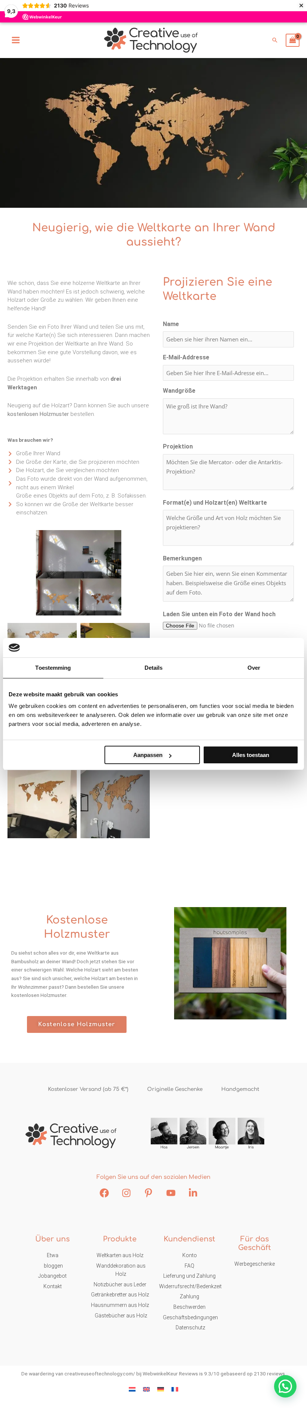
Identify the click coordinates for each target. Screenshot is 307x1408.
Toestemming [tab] (53, 668)
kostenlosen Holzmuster (38, 414)
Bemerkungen (182, 558)
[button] (274, 40)
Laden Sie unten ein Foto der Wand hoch (219, 614)
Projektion (178, 446)
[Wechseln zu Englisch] (146, 1389)
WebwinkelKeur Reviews (170, 1374)
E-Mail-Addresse (186, 357)
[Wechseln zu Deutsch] (161, 1389)
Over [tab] (253, 668)
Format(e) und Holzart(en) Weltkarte (215, 502)
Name (171, 324)
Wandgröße (179, 390)
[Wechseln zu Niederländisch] (132, 1389)
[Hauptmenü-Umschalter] (15, 40)
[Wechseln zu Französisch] (175, 1389)
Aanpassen (147, 755)
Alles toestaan (250, 755)
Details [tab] (154, 668)
